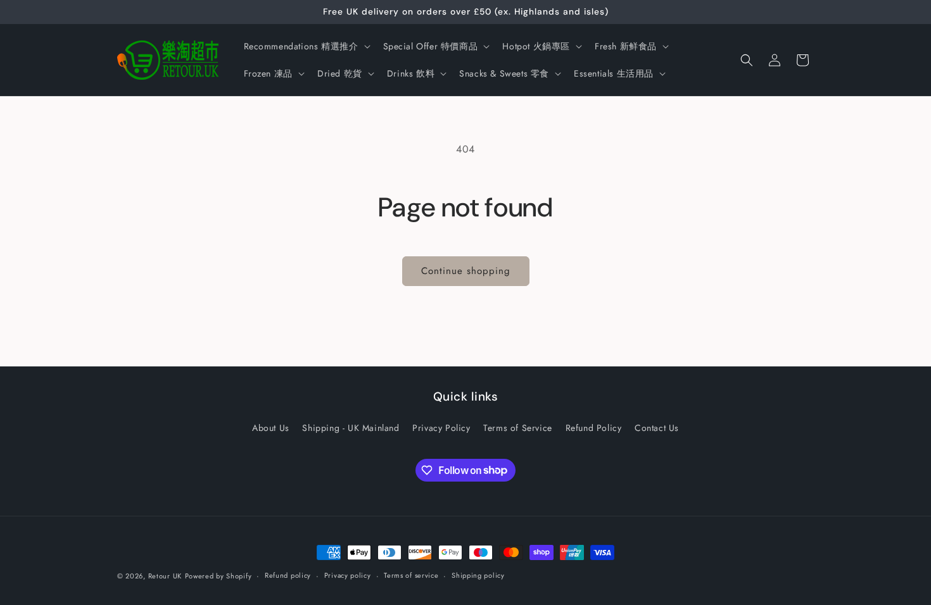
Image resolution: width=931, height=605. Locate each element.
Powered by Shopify (218, 576)
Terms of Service (517, 427)
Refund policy (288, 575)
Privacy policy (347, 575)
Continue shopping (465, 271)
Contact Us (657, 427)
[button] (306, 46)
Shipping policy (478, 575)
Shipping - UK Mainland (350, 427)
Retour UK (165, 576)
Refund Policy (594, 427)
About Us (270, 427)
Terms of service (411, 575)
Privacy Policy (441, 427)
